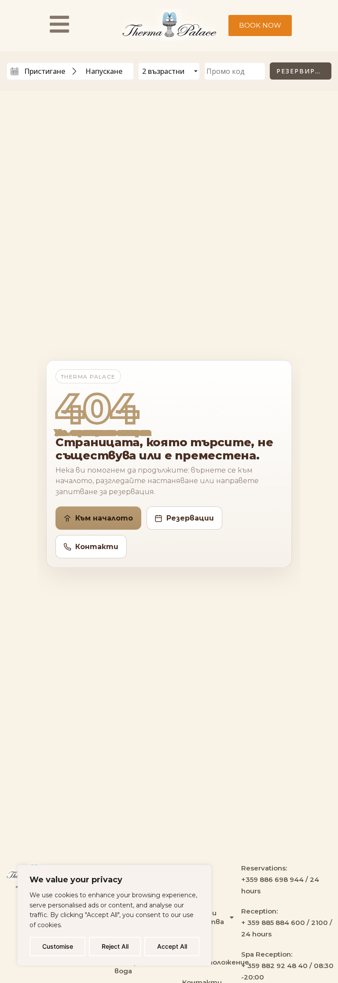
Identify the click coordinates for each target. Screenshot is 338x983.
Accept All (172, 946)
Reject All (115, 946)
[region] (114, 915)
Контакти (96, 546)
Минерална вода (134, 966)
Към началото (104, 518)
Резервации (190, 518)
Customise (57, 946)
